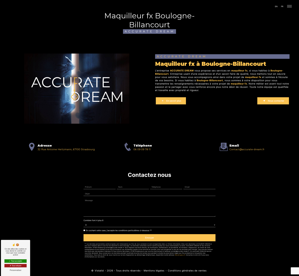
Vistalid (99, 270)
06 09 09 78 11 (142, 149)
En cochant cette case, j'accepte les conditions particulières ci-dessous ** (119, 230)
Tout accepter (16, 261)
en (276, 6)
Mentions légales (154, 270)
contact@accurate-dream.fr (247, 149)
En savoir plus (173, 100)
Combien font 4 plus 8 (93, 220)
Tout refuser (16, 266)
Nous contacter (275, 100)
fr (282, 6)
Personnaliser (15, 270)
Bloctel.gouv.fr (180, 255)
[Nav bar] (290, 6)
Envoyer (149, 237)
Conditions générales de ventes (187, 270)
